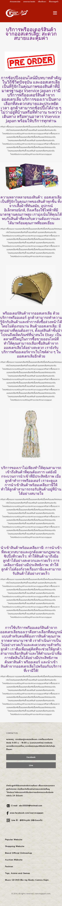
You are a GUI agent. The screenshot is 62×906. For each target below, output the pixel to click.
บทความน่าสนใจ (29, 1)
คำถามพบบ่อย (15, 1)
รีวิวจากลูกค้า (53, 1)
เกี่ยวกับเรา (42, 1)
